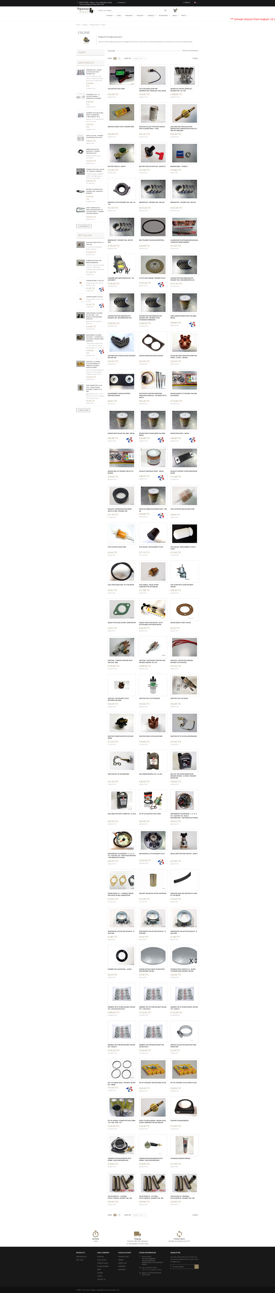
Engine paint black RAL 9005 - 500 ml (121, 433)
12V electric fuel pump (116, 89)
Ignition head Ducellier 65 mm (150, 736)
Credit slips (122, 1263)
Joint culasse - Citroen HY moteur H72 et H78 (94, 136)
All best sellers (83, 410)
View (110, 58)
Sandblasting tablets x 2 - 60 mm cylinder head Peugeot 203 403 (182, 970)
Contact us (121, 2)
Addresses (122, 1266)
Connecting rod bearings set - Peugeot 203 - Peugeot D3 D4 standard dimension (151, 318)
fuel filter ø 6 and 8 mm (117, 547)
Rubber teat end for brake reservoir (93, 261)
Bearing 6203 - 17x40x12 (179, 166)
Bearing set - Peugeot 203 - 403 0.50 (183, 202)
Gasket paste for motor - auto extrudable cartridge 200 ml (151, 623)
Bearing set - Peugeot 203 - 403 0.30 (151, 202)
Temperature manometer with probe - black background (119, 1159)
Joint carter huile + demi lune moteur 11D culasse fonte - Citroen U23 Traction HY (95, 211)
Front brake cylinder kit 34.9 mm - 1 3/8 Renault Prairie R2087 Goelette (94, 316)
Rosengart (163, 15)
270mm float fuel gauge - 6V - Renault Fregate (95, 170)
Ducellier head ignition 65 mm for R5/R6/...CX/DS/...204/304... (183, 357)
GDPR (99, 1269)
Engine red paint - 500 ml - (180, 433)
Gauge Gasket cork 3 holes (180, 623)
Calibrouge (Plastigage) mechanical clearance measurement (184, 241)
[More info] (123, 95)
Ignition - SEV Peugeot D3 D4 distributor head (118, 699)
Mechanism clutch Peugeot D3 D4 (151, 854)
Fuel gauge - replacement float (151, 547)
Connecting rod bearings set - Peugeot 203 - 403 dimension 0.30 (182, 279)
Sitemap (100, 1273)
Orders (120, 1260)
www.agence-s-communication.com (107, 1290)
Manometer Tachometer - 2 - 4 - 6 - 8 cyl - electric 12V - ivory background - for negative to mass (122, 855)
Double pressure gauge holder (151, 356)
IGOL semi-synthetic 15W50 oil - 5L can (122, 814)
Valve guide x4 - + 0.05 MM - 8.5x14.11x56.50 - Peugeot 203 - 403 (120, 1197)
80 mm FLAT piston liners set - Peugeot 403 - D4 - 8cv (181, 90)
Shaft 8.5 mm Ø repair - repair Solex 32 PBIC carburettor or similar (152, 1121)
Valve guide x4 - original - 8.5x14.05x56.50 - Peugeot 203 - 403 (182, 1197)
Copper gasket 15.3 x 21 (94, 297)
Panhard (129, 15)
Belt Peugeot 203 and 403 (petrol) (151, 240)
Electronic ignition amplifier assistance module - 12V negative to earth (153, 395)
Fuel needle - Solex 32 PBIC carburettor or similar (149, 586)
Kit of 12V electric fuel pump (150, 814)
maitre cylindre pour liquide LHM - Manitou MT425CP (94, 191)
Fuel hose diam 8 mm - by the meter (121, 585)
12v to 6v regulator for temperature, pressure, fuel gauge (152, 90)
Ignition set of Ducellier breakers (183, 736)
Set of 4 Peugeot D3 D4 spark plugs (183, 1083)
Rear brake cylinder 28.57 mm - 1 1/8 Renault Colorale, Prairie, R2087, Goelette (95, 338)
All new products (84, 226)
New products (81, 1257)
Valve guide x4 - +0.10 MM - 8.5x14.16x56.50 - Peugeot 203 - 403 (151, 1197)
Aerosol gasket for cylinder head (121, 127)
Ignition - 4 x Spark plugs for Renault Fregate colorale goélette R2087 (93, 364)
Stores (99, 1276)
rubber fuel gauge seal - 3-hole (120, 969)
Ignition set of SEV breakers (118, 774)
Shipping (100, 1257)
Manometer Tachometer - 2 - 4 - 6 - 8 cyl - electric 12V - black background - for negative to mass (184, 816)
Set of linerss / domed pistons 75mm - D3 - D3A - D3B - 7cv (121, 1121)
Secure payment (103, 1266)
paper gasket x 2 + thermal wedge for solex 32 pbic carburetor (120, 894)
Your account (124, 1253)
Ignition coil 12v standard (149, 698)
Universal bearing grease (180, 1158)
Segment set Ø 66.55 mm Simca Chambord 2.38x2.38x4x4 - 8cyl (94, 115)
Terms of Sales (102, 1263)
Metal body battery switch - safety (184, 854)
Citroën (109, 15)
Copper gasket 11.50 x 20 (95, 281)
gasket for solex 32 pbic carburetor (122, 623)
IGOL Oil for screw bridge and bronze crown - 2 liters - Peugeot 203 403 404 (183, 776)
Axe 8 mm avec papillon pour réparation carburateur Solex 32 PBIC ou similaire (183, 128)
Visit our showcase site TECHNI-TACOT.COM (91, 4)
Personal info (123, 1257)
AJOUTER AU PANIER (108, 95)
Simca (174, 15)
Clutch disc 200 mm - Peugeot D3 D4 (152, 278)
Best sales (80, 1260)
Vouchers (121, 1269)
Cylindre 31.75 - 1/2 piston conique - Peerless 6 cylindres (93, 96)
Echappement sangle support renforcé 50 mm (119, 394)
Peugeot (140, 15)
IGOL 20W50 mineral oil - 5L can (150, 774)
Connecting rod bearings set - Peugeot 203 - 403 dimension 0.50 (119, 317)
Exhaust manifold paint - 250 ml (151, 471)
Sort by (127, 58)
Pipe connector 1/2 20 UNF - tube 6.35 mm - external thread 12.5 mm (94, 388)
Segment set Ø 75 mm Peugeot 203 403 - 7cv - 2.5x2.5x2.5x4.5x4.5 (122, 1008)
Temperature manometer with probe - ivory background (151, 1159)
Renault (151, 15)
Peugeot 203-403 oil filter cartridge (152, 893)
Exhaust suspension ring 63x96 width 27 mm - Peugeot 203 (119, 510)
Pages (195, 58)
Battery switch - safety (117, 166)
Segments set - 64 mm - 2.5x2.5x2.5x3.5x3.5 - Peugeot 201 (94, 72)
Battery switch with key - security (152, 166)
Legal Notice (102, 1260)
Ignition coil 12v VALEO (179, 698)
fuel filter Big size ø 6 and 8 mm (182, 509)
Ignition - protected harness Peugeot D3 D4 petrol (181, 661)
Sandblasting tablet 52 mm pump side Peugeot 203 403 (152, 970)
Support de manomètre (179, 1121)
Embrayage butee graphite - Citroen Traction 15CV (93, 151)
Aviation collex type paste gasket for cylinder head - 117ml (152, 128)
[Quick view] (118, 95)
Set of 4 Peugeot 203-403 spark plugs (152, 1083)
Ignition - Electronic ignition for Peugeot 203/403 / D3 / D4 (152, 661)
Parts (183, 15)
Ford (119, 15)
